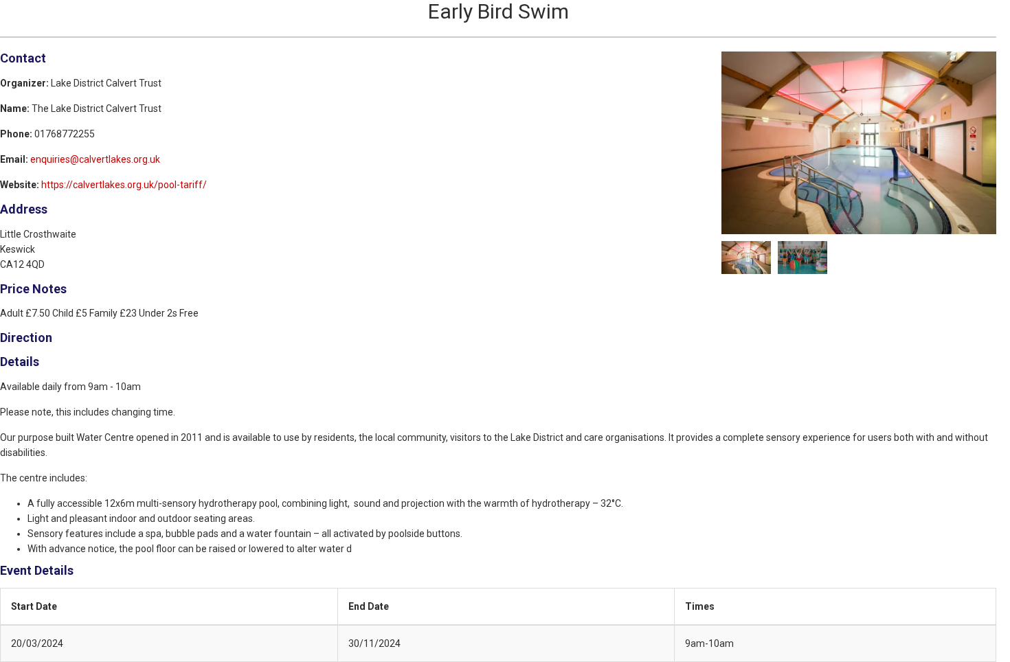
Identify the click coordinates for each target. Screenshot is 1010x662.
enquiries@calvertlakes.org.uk (95, 159)
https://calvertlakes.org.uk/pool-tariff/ (124, 184)
